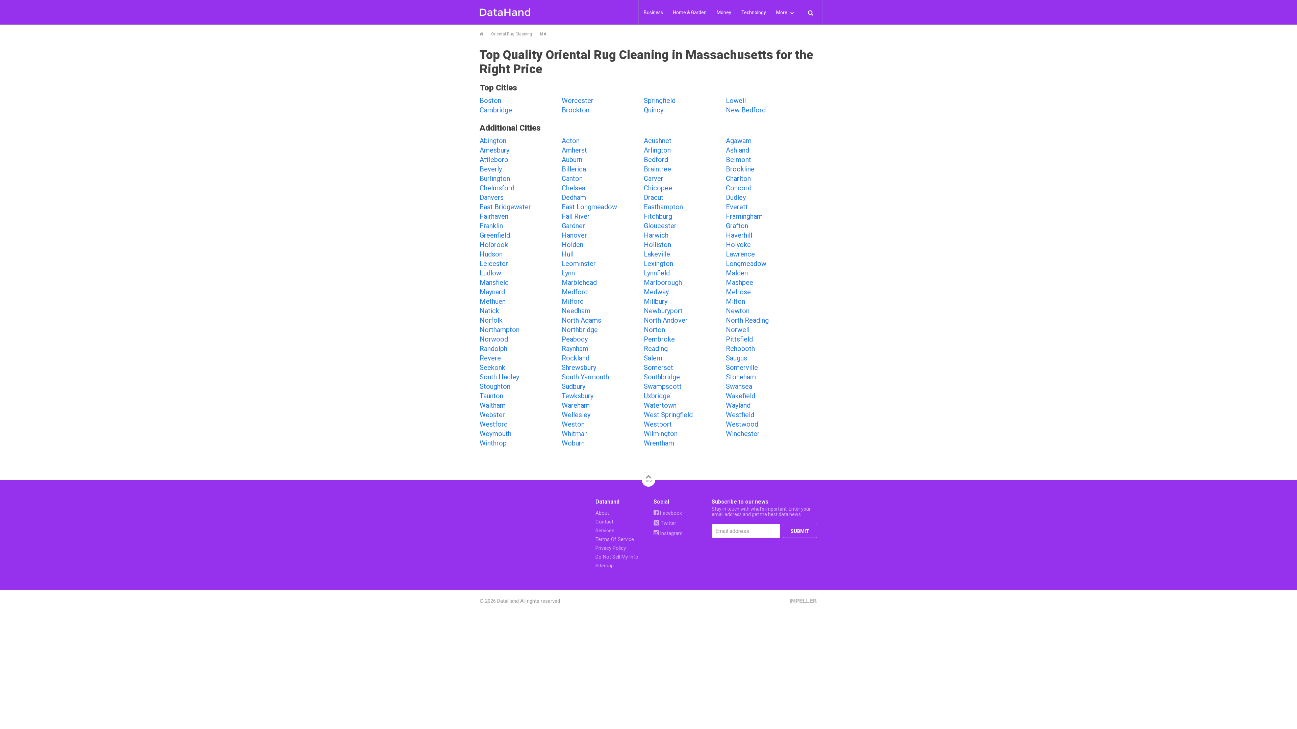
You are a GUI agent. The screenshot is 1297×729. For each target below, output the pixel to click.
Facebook (670, 513)
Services (604, 531)
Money (724, 12)
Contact (604, 522)
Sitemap (604, 566)
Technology (753, 12)
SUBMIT (800, 531)
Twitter (667, 523)
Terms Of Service (614, 539)
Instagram (671, 533)
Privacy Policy (610, 548)
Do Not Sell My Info (616, 557)
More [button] (782, 12)
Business (653, 12)
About (602, 513)
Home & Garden (690, 12)
